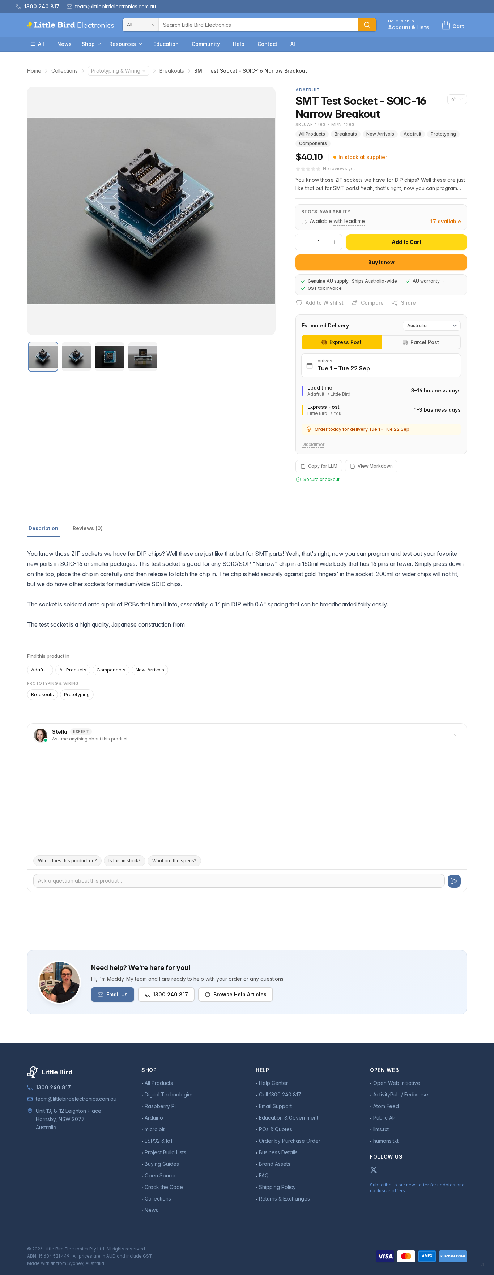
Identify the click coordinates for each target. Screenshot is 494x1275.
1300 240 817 (170, 994)
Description (43, 528)
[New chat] (444, 735)
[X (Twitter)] (373, 1169)
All (41, 44)
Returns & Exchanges (284, 1198)
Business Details (278, 1152)
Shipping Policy (277, 1187)
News (64, 44)
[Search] (367, 24)
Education (166, 44)
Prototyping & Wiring (115, 71)
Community (206, 44)
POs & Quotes (275, 1129)
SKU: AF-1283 (310, 124)
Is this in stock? (124, 860)
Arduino (154, 1118)
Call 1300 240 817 (280, 1094)
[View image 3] (109, 356)
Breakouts (171, 71)
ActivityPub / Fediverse (400, 1094)
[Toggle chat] (456, 735)
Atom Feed (386, 1106)
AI (292, 44)
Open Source (161, 1175)
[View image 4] (142, 356)
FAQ (264, 1175)
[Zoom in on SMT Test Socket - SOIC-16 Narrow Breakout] (151, 211)
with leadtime (349, 221)
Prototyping (443, 134)
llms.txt (381, 1129)
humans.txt (386, 1141)
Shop (88, 44)
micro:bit (155, 1129)
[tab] (342, 342)
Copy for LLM (322, 466)
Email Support (275, 1106)
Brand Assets (274, 1164)
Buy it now (381, 262)
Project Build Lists (165, 1152)
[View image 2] (76, 356)
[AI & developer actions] (457, 99)
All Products (312, 134)
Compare (372, 303)
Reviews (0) (88, 528)
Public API (385, 1118)
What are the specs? (174, 860)
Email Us (117, 994)
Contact (267, 44)
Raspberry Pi (160, 1106)
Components (313, 143)
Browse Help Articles (240, 994)
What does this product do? (67, 860)
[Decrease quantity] (302, 242)
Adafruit (412, 134)
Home (34, 71)
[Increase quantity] (334, 242)
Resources (122, 44)
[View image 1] (43, 356)
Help (238, 44)
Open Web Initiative (396, 1083)
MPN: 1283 (343, 124)
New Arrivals (380, 134)
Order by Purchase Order (289, 1141)
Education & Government (288, 1118)
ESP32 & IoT (159, 1141)
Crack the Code (164, 1187)
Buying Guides (162, 1164)
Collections (64, 71)
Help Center (273, 1083)
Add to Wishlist (325, 303)
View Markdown (375, 466)
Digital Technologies (169, 1094)
